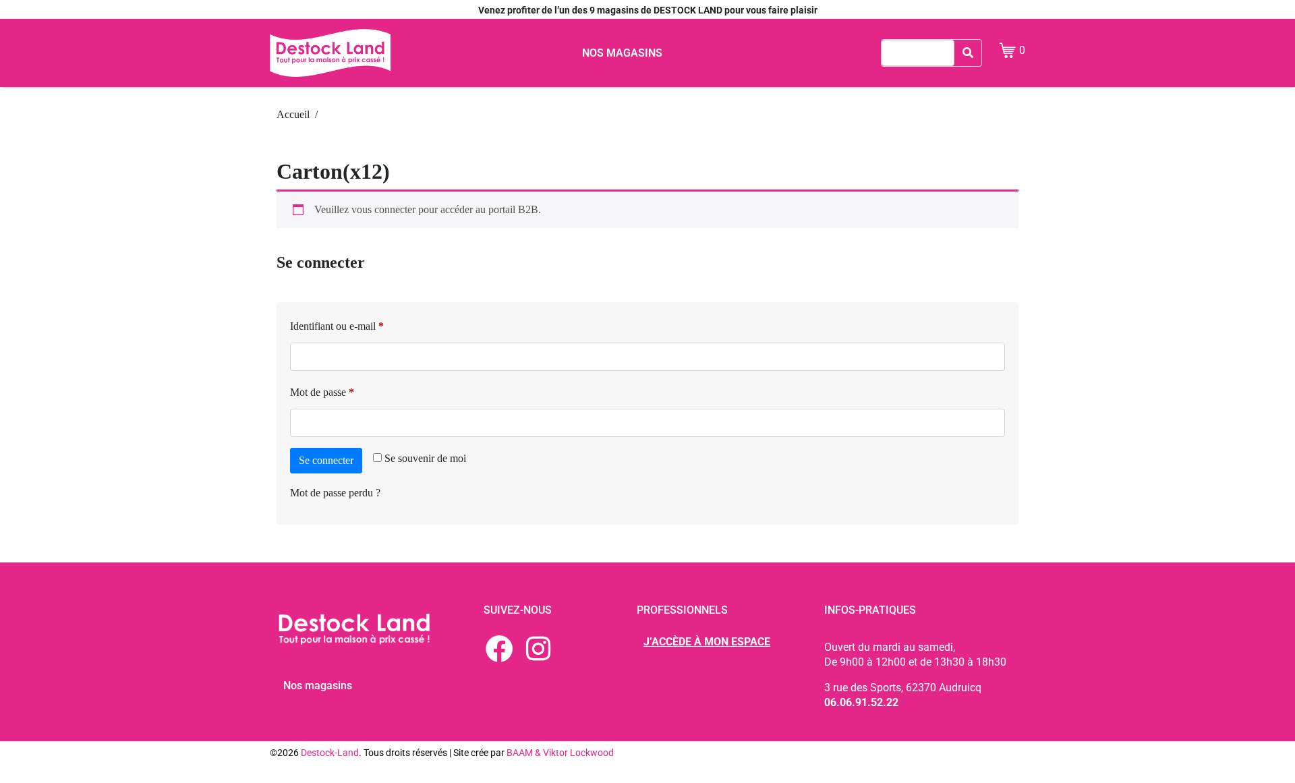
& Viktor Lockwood (574, 752)
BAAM (521, 752)
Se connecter (326, 460)
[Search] (967, 53)
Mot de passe (345, 390)
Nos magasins (622, 53)
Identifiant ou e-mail (360, 324)
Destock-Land (330, 752)
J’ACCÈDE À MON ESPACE (706, 641)
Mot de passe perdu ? (335, 492)
